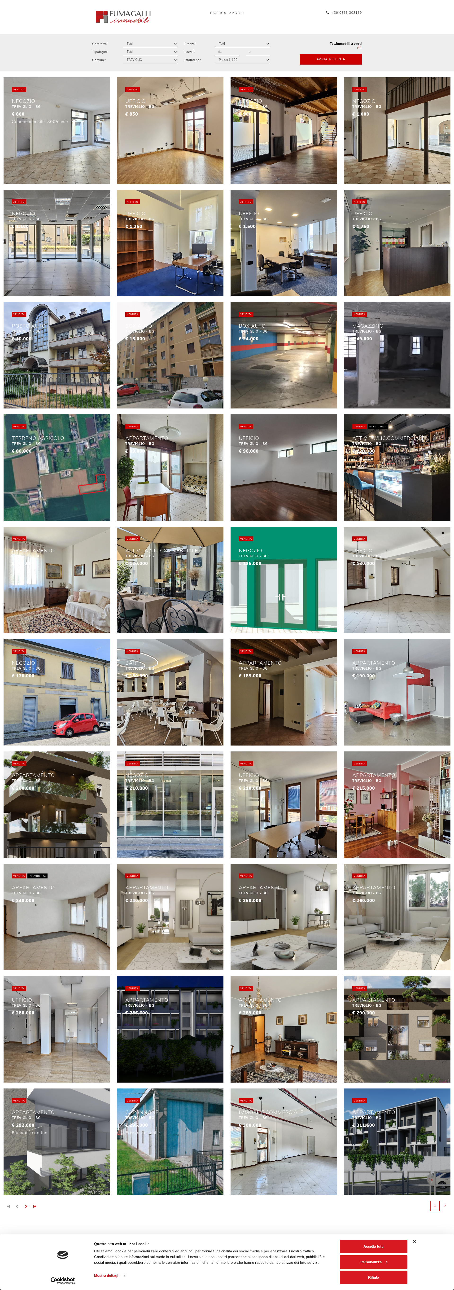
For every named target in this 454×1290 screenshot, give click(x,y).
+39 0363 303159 (347, 12)
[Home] (123, 17)
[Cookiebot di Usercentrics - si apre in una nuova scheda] (62, 1280)
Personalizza (371, 1262)
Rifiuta (373, 1277)
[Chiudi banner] (414, 1241)
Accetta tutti (373, 1246)
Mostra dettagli (106, 1275)
